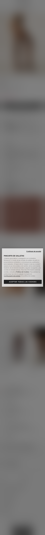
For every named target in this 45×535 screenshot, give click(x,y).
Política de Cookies (22, 272)
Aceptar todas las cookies (22, 282)
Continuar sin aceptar (33, 251)
